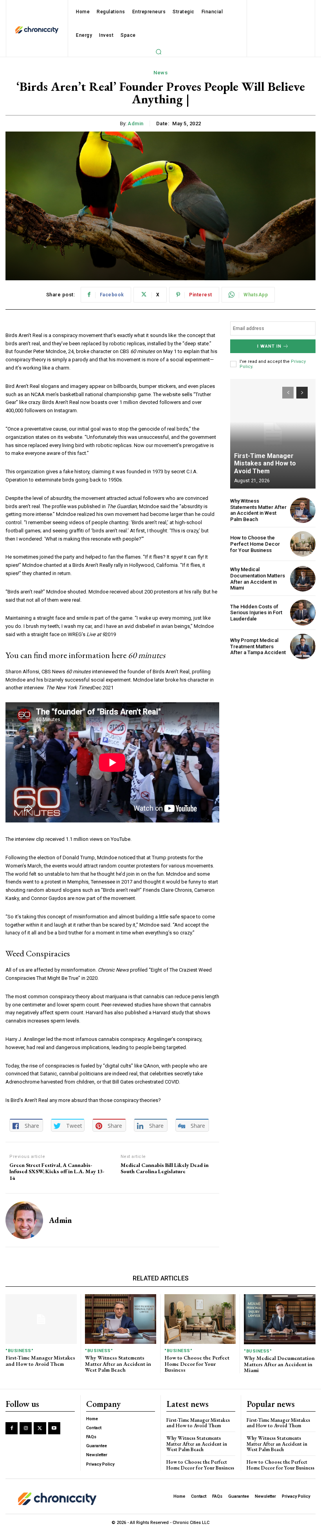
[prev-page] (288, 393)
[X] (40, 1428)
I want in (269, 346)
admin (136, 123)
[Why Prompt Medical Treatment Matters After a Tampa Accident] (303, 646)
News (160, 73)
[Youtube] (54, 1428)
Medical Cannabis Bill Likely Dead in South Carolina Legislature (165, 1168)
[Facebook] (11, 1428)
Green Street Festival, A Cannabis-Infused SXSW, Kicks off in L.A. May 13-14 (56, 1171)
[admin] (24, 1220)
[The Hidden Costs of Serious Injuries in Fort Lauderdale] (303, 612)
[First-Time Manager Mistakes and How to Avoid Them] (273, 434)
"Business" (19, 1351)
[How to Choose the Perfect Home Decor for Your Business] (303, 544)
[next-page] (302, 393)
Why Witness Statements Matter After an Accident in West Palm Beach (258, 510)
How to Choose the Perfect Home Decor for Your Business (255, 544)
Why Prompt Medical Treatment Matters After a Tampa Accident (258, 646)
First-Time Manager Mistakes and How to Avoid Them (265, 463)
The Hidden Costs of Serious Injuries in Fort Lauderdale (256, 613)
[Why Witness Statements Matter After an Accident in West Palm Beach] (303, 510)
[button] (158, 52)
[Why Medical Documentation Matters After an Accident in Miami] (303, 578)
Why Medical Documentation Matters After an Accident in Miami (257, 578)
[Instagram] (26, 1428)
